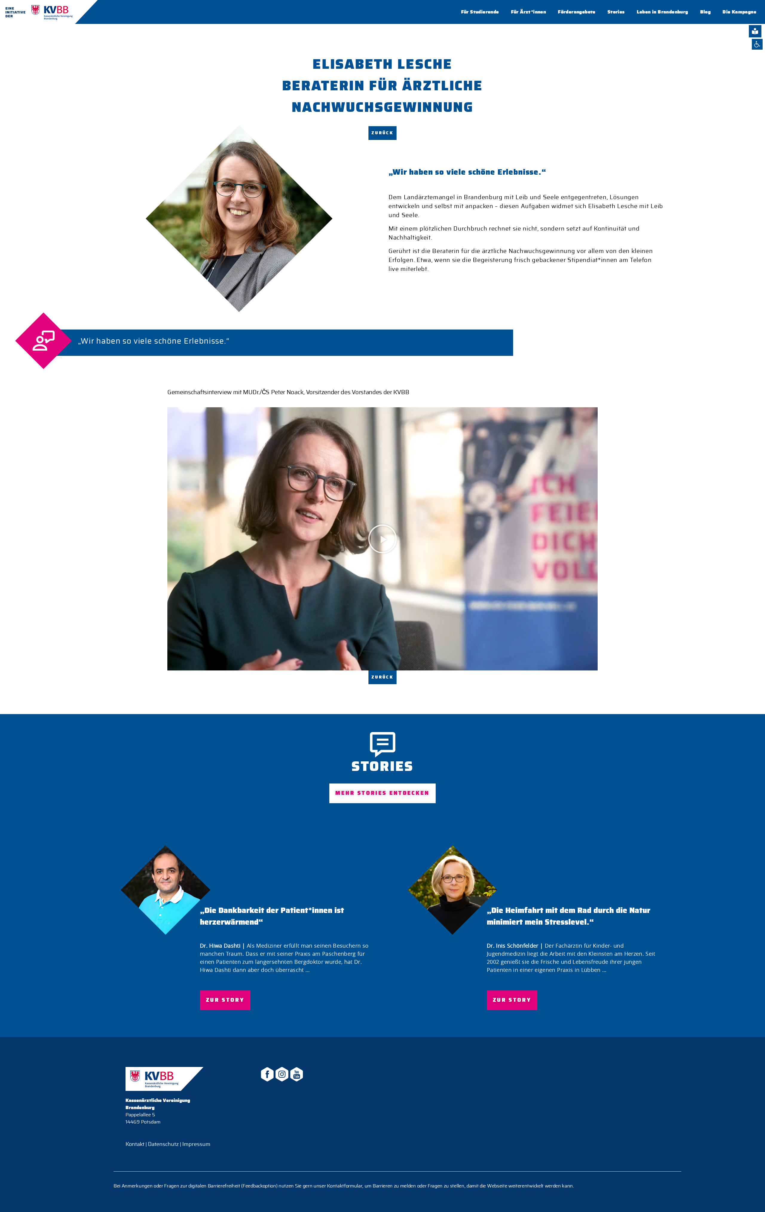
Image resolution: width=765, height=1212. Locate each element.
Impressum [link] (195, 1144)
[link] (757, 44)
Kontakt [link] (135, 1144)
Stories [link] (616, 12)
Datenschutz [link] (163, 1144)
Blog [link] (705, 12)
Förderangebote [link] (577, 12)
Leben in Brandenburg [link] (662, 12)
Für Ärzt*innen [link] (528, 12)
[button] (382, 539)
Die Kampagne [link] (739, 12)
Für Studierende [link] (480, 12)
